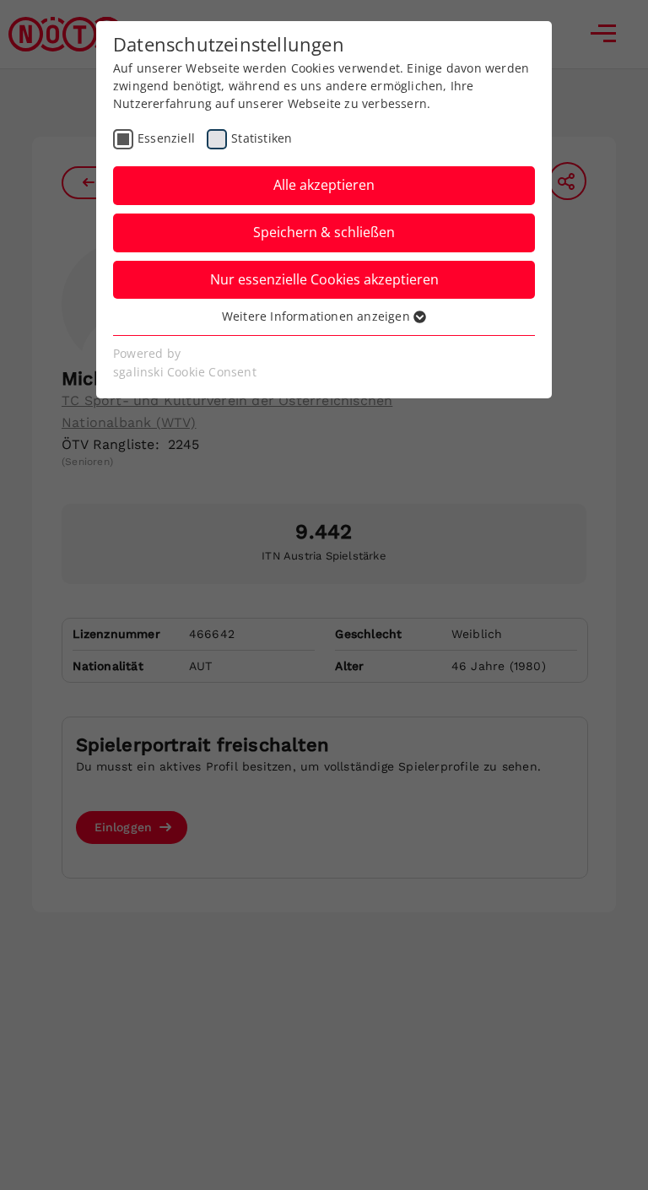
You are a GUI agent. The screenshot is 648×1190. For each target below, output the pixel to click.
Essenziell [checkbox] (166, 138)
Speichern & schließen (324, 232)
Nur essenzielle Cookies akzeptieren (324, 279)
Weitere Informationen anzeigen (317, 316)
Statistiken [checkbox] (261, 138)
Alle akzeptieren (324, 185)
